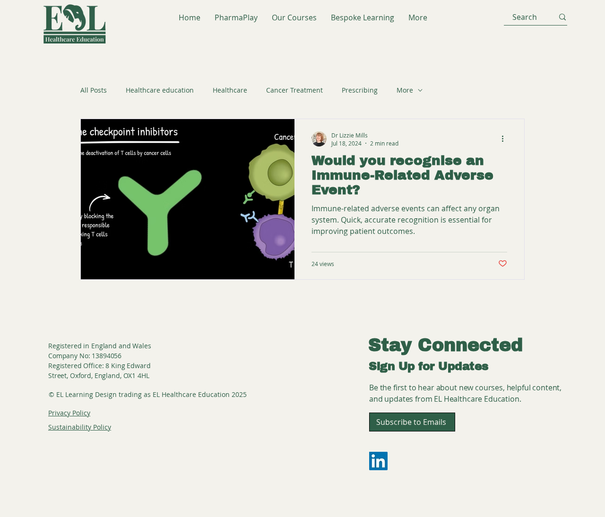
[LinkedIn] (378, 461)
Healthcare (230, 90)
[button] (412, 422)
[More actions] (505, 139)
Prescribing (360, 90)
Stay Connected (445, 345)
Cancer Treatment (294, 90)
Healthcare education (160, 90)
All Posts (93, 90)
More (405, 90)
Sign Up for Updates (429, 366)
